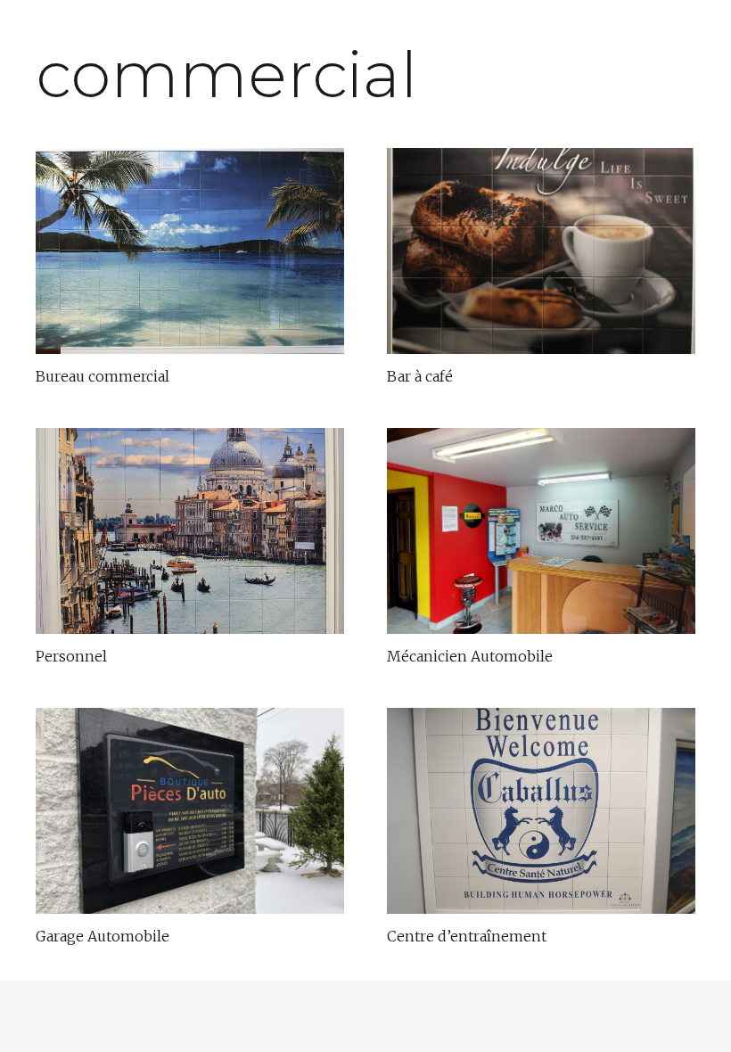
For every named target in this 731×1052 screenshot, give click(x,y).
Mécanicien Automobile (470, 656)
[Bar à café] (541, 251)
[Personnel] (190, 531)
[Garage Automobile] (190, 811)
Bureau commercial (102, 376)
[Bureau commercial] (190, 251)
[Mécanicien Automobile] (541, 531)
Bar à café (420, 376)
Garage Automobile (102, 936)
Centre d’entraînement (466, 936)
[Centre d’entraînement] (541, 811)
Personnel (71, 656)
